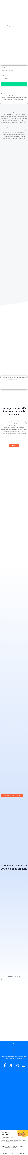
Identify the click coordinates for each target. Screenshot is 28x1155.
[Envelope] (23, 1065)
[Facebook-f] (4, 1065)
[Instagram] (17, 1065)
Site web (3, 67)
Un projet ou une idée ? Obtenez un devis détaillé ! (14, 411)
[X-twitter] (11, 1065)
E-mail (2, 75)
